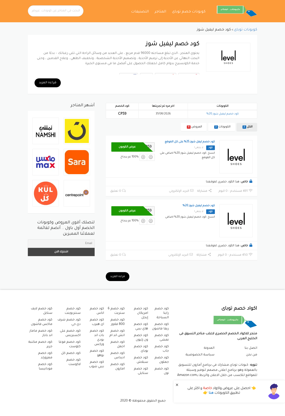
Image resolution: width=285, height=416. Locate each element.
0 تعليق (116, 191)
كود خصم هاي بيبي (141, 327)
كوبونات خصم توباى (189, 12)
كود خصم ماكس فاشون (41, 322)
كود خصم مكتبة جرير (40, 345)
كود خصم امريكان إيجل (141, 313)
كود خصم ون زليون (141, 338)
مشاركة (202, 191)
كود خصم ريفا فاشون (160, 327)
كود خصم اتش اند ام (117, 333)
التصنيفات (140, 12)
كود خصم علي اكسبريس (70, 333)
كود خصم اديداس (117, 356)
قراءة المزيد (47, 83)
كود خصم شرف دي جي (68, 322)
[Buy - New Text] (229, 391)
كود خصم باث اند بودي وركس (97, 337)
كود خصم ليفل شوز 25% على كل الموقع (190, 141)
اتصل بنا (250, 348)
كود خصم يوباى (141, 349)
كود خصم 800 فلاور (117, 322)
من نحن (251, 355)
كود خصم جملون (162, 360)
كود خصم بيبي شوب (96, 365)
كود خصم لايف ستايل (41, 311)
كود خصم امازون (117, 367)
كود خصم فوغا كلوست (69, 345)
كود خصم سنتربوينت (72, 311)
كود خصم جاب (162, 349)
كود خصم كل (71, 353)
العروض (195, 126)
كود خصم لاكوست (73, 362)
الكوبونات (223, 126)
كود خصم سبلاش (141, 360)
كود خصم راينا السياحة (162, 313)
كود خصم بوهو (97, 353)
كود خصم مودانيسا (45, 367)
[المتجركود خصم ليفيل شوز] (228, 57)
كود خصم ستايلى (141, 371)
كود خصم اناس (97, 311)
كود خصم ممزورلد (45, 356)
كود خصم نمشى (162, 338)
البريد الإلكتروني (179, 191)
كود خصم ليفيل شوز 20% (222, 114)
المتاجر (160, 12)
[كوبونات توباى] (237, 11)
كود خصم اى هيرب (97, 322)
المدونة (209, 348)
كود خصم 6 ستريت (116, 311)
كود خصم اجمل (117, 345)
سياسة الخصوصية (199, 355)
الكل (248, 126)
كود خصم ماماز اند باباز (41, 333)
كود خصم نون (162, 371)
